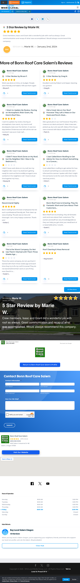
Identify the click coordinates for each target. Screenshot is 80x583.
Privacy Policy (13, 581)
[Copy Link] (48, 19)
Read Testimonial (29, 93)
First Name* (9, 386)
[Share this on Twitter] (37, 19)
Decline (74, 579)
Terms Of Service (24, 581)
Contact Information (13, 380)
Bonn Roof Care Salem (17, 71)
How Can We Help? (12, 399)
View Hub (40, 546)
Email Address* (10, 393)
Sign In (63, 2)
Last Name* (44, 386)
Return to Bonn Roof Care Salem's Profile (40, 365)
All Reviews (72, 289)
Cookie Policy (5, 581)
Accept (66, 579)
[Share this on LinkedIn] (42, 19)
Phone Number (45, 393)
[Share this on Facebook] (32, 19)
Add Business (70, 2)
